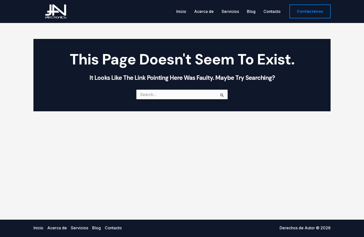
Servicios (230, 11)
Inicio (181, 11)
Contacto (272, 11)
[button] (310, 11)
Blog (251, 11)
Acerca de (204, 11)
